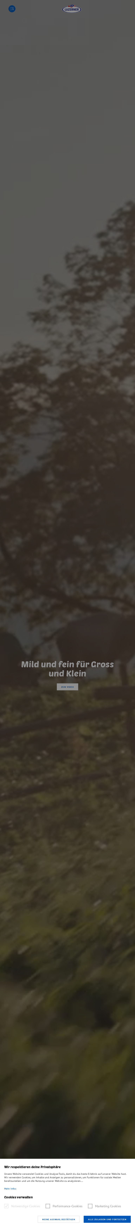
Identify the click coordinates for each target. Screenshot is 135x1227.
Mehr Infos (10, 1188)
